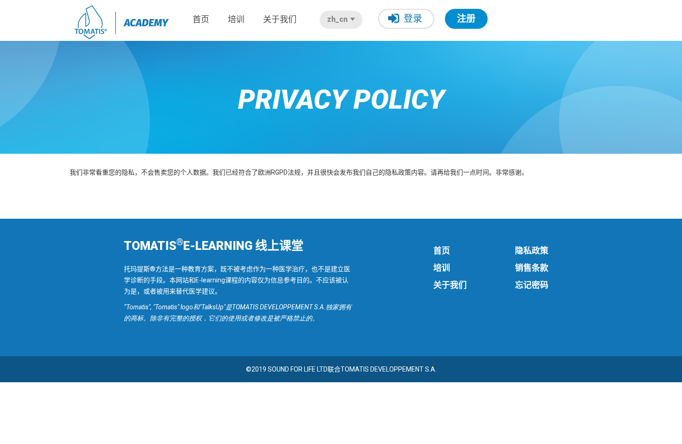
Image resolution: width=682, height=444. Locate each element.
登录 (413, 18)
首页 (201, 19)
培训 (236, 19)
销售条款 (531, 268)
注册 (466, 18)
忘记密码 (531, 285)
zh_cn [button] (338, 19)
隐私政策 (531, 250)
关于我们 (279, 19)
